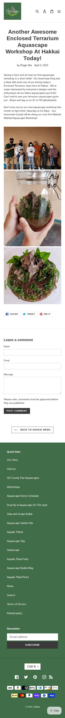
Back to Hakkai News (35, 429)
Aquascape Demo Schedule (23, 495)
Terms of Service (16, 604)
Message (8, 374)
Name (7, 346)
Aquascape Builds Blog (20, 568)
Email (7, 360)
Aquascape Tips (16, 541)
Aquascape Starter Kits (20, 523)
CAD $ (31, 666)
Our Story (12, 459)
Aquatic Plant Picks (18, 577)
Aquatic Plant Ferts (17, 559)
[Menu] (59, 11)
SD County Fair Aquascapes (23, 477)
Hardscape (13, 550)
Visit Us (11, 468)
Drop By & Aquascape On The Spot (27, 505)
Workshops (13, 486)
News (10, 586)
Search (11, 595)
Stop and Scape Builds (20, 513)
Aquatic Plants (15, 531)
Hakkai (36, 707)
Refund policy (14, 613)
